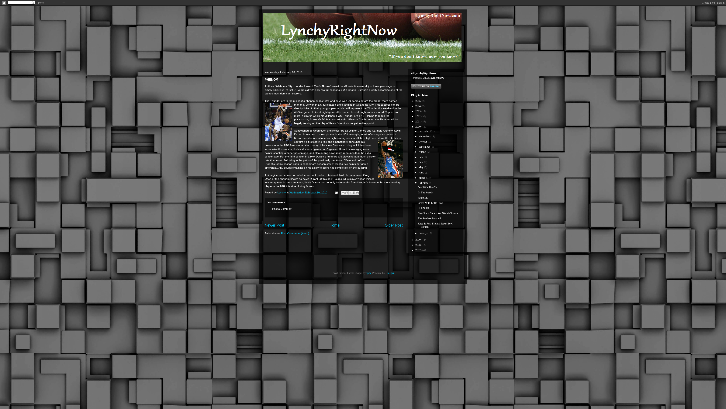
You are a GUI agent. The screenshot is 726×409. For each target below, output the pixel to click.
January (423, 233)
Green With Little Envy (430, 203)
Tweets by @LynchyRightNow (427, 77)
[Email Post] (336, 192)
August (423, 151)
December (424, 131)
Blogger (390, 273)
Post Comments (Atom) (295, 233)
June (421, 162)
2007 (418, 250)
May (421, 167)
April (422, 172)
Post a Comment (282, 208)
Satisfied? (423, 197)
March (422, 177)
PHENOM (423, 208)
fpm (368, 273)
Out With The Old (427, 187)
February (424, 183)
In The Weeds (425, 192)
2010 (418, 126)
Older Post (394, 225)
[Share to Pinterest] (357, 193)
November (424, 136)
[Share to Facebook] (354, 193)
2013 (418, 111)
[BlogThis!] (347, 193)
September (425, 146)
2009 (418, 240)
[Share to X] (350, 193)
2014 (418, 106)
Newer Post (274, 225)
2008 (418, 245)
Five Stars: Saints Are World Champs (438, 213)
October (423, 141)
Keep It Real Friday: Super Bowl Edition (435, 225)
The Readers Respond (429, 218)
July (421, 157)
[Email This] (343, 193)
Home (335, 225)
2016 (418, 101)
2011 (418, 121)
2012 (418, 116)
